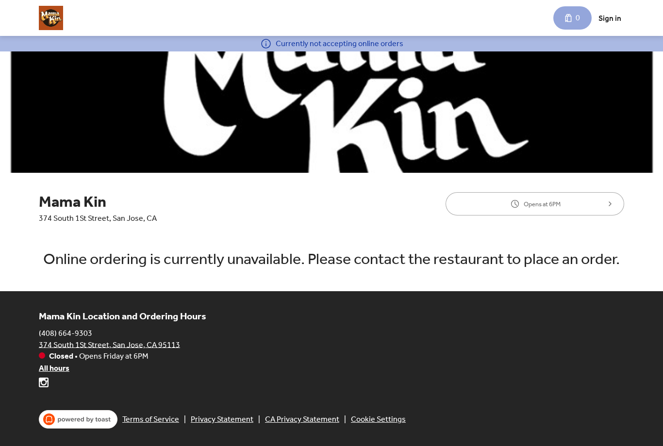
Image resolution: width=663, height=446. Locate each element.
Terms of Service (150, 419)
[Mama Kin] (51, 18)
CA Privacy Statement (302, 419)
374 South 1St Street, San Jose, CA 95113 (109, 344)
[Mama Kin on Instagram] (44, 384)
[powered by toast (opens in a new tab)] (78, 419)
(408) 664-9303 (65, 332)
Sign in (609, 18)
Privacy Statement (222, 419)
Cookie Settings (378, 419)
